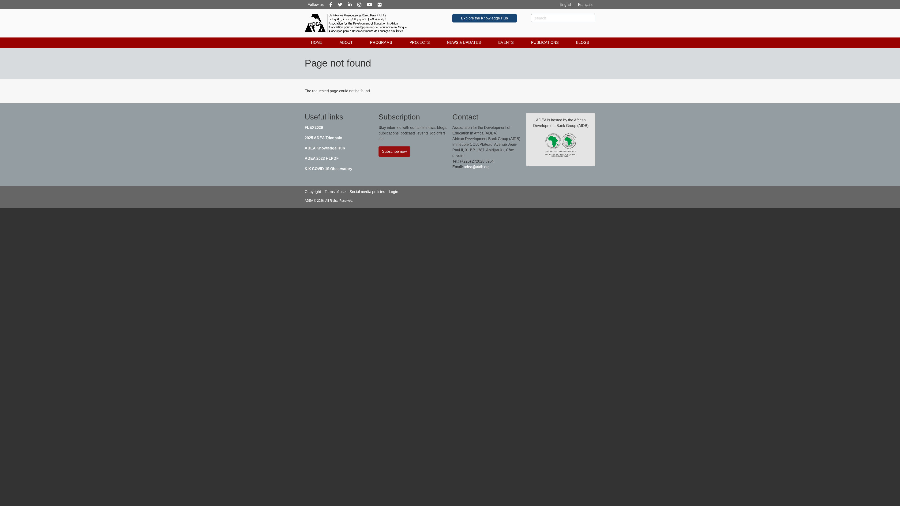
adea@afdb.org (477, 167)
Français (585, 5)
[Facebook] (330, 4)
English (566, 5)
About (346, 43)
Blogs (582, 43)
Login (393, 192)
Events (506, 43)
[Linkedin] (350, 4)
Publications (545, 43)
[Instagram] (359, 4)
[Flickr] (379, 4)
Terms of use (335, 192)
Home (316, 43)
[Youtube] (369, 4)
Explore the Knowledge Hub (484, 18)
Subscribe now (394, 151)
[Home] (358, 23)
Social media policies (367, 192)
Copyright (313, 192)
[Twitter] (340, 4)
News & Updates (464, 43)
